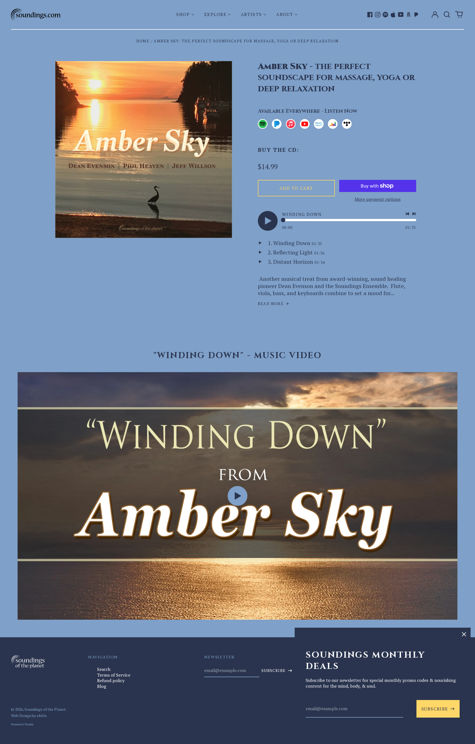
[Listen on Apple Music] (291, 124)
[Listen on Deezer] (333, 124)
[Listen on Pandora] (276, 124)
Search (104, 669)
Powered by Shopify (22, 724)
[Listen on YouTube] (305, 124)
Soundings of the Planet (45, 709)
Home (143, 40)
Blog (101, 686)
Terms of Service (113, 675)
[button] (186, 14)
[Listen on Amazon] (319, 124)
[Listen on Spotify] (262, 124)
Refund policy (111, 680)
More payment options (378, 199)
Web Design (21, 715)
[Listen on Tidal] (347, 124)
